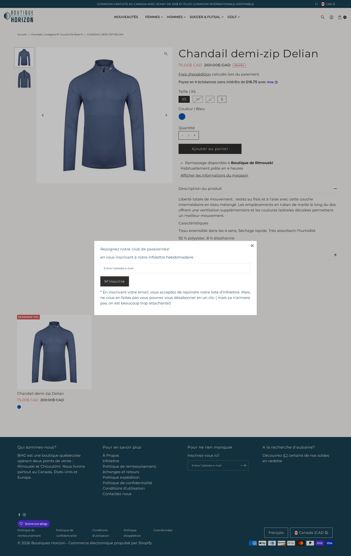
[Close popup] (252, 245)
